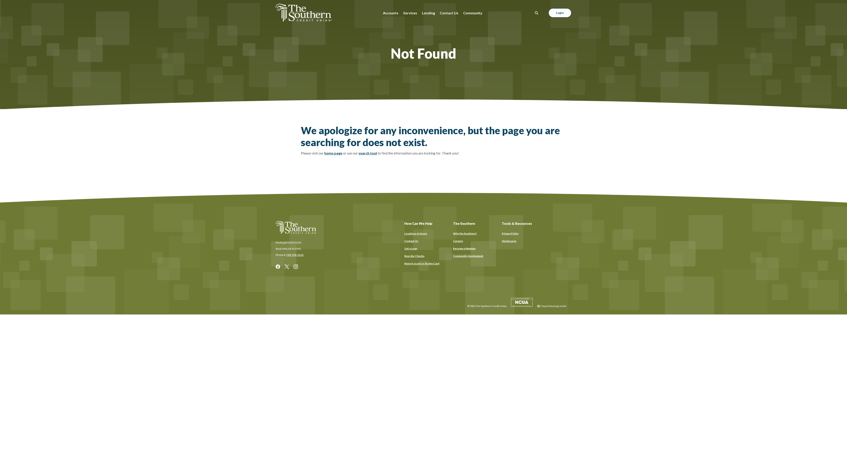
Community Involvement (468, 256)
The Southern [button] (464, 223)
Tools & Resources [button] (517, 223)
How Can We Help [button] (418, 223)
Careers (458, 241)
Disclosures (509, 241)
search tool (367, 153)
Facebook (278, 266)
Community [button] (472, 13)
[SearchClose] (537, 13)
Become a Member (464, 248)
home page (333, 153)
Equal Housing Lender (554, 306)
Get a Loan (410, 248)
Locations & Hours (415, 233)
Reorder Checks (414, 256)
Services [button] (410, 13)
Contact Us (411, 241)
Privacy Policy (510, 233)
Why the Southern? (465, 233)
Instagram (296, 266)
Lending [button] (428, 13)
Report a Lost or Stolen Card (421, 263)
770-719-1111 (295, 255)
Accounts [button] (390, 13)
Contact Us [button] (449, 13)
